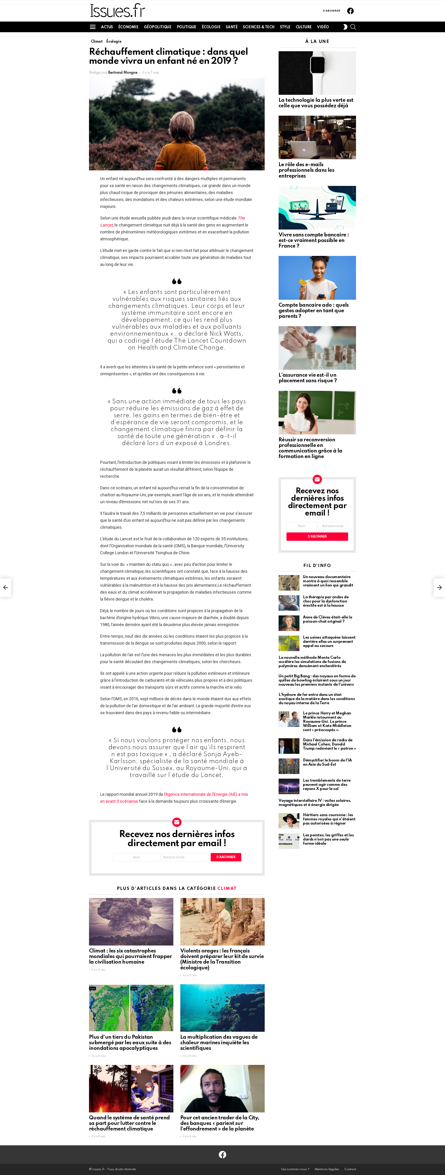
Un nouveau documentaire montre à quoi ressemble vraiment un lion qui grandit (328, 581)
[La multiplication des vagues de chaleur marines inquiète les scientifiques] (222, 1008)
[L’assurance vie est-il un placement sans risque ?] (317, 348)
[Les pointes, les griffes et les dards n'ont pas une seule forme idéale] (289, 841)
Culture (304, 27)
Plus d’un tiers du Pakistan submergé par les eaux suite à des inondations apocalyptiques (130, 1043)
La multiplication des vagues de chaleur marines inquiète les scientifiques (218, 1043)
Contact (350, 1169)
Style (285, 27)
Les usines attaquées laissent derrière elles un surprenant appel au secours (329, 642)
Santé (232, 27)
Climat (227, 888)
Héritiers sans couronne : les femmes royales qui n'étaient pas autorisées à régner (329, 819)
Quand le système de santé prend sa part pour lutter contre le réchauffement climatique (129, 1123)
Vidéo (323, 27)
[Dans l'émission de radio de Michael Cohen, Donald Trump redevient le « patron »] (289, 746)
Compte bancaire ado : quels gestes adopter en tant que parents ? (314, 311)
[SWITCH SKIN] (345, 27)
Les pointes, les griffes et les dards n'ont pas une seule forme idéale (328, 839)
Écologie (211, 27)
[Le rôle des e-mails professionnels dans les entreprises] (317, 137)
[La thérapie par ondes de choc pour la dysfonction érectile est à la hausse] (289, 603)
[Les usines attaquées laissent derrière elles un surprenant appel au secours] (289, 643)
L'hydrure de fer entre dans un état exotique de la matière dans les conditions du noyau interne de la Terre (317, 699)
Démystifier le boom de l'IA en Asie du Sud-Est (327, 762)
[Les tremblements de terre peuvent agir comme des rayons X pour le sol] (289, 786)
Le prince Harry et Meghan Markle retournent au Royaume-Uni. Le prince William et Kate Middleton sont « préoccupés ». (327, 721)
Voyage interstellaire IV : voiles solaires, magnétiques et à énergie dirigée (315, 803)
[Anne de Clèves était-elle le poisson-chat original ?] (289, 623)
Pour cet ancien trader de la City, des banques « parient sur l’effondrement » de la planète (220, 1123)
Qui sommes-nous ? (295, 1169)
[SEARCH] (353, 27)
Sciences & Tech (259, 27)
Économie (128, 27)
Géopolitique (158, 27)
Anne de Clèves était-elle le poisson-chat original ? (327, 619)
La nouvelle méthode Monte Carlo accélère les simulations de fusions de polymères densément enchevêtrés (312, 662)
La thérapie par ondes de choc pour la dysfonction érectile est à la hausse (326, 601)
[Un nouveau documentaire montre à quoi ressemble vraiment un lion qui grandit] (289, 583)
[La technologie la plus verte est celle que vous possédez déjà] (317, 73)
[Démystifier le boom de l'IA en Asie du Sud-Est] (289, 766)
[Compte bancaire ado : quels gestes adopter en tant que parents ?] (317, 277)
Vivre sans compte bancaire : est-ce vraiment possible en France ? (314, 240)
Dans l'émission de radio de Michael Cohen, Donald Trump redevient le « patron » (329, 744)
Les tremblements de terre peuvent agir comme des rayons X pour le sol (327, 785)
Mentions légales (327, 1169)
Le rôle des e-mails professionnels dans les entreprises (306, 170)
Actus (107, 27)
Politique (186, 27)
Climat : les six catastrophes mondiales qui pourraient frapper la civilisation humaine (130, 957)
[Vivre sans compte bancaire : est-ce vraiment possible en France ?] (317, 207)
